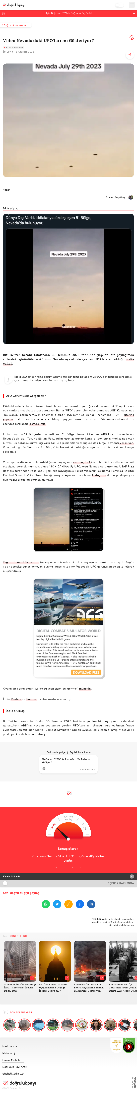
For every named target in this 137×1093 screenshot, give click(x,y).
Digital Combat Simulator (21, 562)
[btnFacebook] (80, 904)
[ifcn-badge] (116, 1045)
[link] (19, 1045)
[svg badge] (129, 1045)
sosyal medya (32, 380)
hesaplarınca (50, 380)
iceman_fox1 (81, 462)
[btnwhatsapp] (45, 904)
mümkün (85, 688)
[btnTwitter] (57, 904)
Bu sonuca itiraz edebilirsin (66, 868)
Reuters (16, 699)
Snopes (31, 699)
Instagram (99, 475)
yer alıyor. (127, 443)
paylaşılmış (37, 424)
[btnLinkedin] (91, 904)
